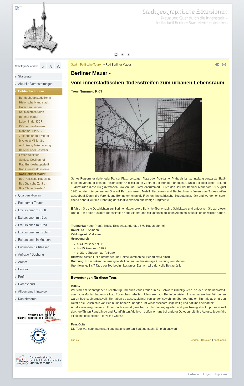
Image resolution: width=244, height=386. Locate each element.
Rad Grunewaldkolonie (34, 169)
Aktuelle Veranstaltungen (35, 84)
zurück (75, 340)
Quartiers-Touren (29, 195)
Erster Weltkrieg (29, 155)
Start (74, 64)
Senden (194, 340)
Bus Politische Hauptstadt (35, 178)
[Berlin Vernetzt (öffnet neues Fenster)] (38, 365)
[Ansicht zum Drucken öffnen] (224, 65)
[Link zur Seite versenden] (217, 65)
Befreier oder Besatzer (33, 150)
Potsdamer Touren (30, 203)
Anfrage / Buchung (31, 254)
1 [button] (116, 55)
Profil (21, 276)
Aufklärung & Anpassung (35, 145)
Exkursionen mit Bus (32, 217)
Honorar (23, 269)
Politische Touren (31, 91)
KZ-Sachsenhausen (32, 126)
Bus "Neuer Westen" (32, 188)
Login (207, 374)
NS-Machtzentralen (31, 112)
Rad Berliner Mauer (32, 174)
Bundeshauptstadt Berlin (35, 97)
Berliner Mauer (28, 116)
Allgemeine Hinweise (32, 291)
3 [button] (128, 55)
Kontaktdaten (27, 299)
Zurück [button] (22, 33)
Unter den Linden (30, 107)
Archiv (22, 262)
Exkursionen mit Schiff (34, 232)
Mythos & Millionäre (32, 140)
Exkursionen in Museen (34, 240)
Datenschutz (27, 284)
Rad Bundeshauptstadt (34, 164)
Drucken (206, 340)
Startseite (24, 76)
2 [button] (122, 55)
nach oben (220, 340)
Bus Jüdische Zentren (33, 183)
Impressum (222, 374)
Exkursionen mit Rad (32, 225)
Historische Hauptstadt (33, 102)
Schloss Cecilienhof (32, 159)
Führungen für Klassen (33, 247)
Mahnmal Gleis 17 (31, 131)
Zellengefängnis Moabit (34, 136)
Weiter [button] (222, 33)
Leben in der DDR (31, 121)
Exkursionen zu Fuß (32, 210)
